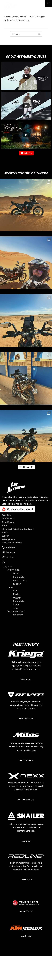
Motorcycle (18, 577)
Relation (17, 583)
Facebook (10, 547)
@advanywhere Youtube (26, 56)
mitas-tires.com (26, 760)
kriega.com (26, 679)
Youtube (10, 557)
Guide (16, 573)
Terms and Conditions (12, 542)
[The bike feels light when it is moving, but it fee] (26, 262)
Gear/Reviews (8, 522)
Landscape (18, 614)
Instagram (10, 552)
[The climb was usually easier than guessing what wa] (26, 436)
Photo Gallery (8, 518)
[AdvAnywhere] (10, 6)
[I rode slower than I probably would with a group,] (26, 378)
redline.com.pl (26, 879)
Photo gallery (16, 611)
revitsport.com (26, 718)
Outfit (16, 604)
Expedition (14, 570)
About (5, 532)
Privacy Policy (8, 539)
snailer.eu (26, 840)
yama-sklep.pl (26, 911)
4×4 (15, 590)
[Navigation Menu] (48, 3)
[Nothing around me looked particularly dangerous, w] (26, 205)
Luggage (17, 597)
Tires (15, 607)
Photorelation (19, 580)
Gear (10, 587)
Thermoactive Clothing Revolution (18, 529)
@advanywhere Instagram (26, 173)
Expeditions (7, 515)
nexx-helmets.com (26, 799)
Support (5, 535)
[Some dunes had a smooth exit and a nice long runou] (26, 320)
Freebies (17, 594)
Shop (4, 525)
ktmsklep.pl (26, 935)
